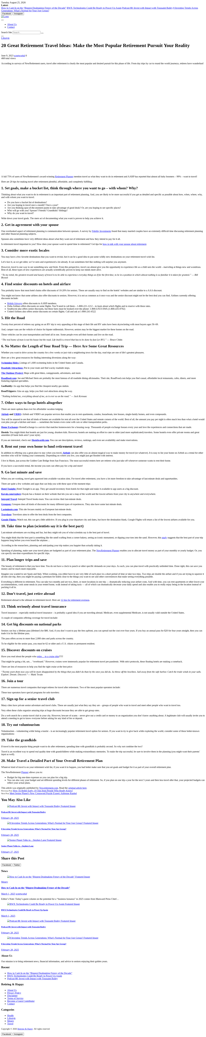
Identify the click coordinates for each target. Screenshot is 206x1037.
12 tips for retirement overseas (75, 600)
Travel (10, 1023)
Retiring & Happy (25, 1029)
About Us (12, 24)
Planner (25, 772)
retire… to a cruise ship (48, 656)
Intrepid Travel (9, 499)
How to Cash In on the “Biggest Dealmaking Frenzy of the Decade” (33, 8)
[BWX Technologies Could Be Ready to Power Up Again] (43, 904)
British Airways (14, 303)
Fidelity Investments (101, 231)
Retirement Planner (64, 176)
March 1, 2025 (8, 894)
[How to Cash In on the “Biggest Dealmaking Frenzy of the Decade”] (48, 876)
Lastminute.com (9, 509)
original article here (77, 788)
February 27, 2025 (10, 852)
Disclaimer (12, 995)
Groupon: (6, 504)
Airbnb (5, 414)
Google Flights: (9, 519)
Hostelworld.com (40, 440)
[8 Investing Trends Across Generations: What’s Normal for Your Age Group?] (52, 823)
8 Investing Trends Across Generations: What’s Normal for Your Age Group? (33, 829)
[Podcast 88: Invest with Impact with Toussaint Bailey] (41, 806)
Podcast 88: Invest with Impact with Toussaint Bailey (147, 8)
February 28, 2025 (10, 818)
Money (4, 882)
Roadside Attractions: (12, 368)
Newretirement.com (48, 788)
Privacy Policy (14, 993)
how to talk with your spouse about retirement (124, 244)
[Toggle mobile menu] (2, 20)
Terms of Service (15, 998)
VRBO (17, 414)
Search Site (6, 32)
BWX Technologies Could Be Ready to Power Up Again (94, 8)
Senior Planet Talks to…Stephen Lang (17, 846)
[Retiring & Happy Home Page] (5, 16)
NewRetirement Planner (107, 550)
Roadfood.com (8, 378)
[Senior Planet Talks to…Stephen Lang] (34, 840)
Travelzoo (6, 514)
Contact (11, 27)
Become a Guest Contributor (21, 1001)
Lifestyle (5, 38)
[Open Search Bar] (2, 36)
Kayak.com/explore (11, 494)
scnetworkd (19, 55)
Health (10, 1015)
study (164, 537)
